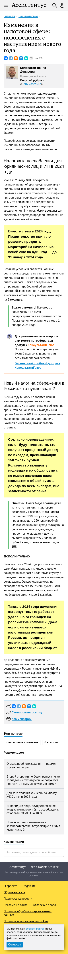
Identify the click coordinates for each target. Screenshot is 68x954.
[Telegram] (11, 58)
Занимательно (31, 84)
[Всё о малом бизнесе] (29, 5)
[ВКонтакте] (6, 58)
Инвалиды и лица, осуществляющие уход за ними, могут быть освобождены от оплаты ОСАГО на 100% (33, 809)
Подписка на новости (18, 898)
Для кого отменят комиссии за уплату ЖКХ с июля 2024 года (32, 794)
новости (52, 742)
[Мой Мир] (21, 58)
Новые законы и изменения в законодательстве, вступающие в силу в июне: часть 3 (34, 826)
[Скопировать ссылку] (31, 58)
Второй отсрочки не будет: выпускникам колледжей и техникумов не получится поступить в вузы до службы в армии (33, 780)
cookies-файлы (35, 928)
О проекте (10, 886)
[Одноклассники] (16, 58)
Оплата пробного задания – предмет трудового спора (31, 765)
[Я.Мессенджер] (26, 58)
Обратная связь (14, 892)
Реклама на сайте (16, 905)
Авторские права (44, 905)
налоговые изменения (23, 742)
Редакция (29, 886)
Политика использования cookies (26, 921)
